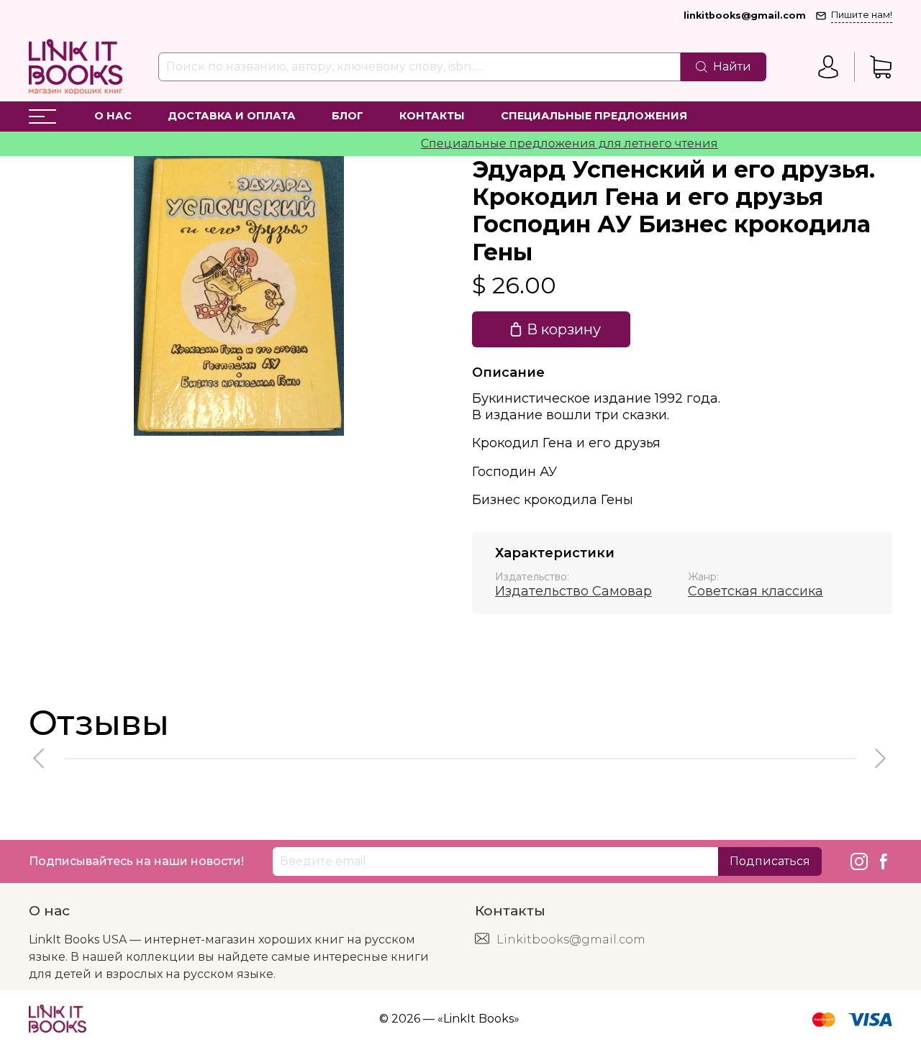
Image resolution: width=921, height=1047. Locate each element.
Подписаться (770, 861)
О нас (113, 115)
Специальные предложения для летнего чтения (554, 143)
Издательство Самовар (573, 591)
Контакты (432, 115)
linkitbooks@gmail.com (745, 15)
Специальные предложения (594, 115)
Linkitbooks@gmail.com (570, 939)
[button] (39, 758)
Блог (347, 115)
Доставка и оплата (232, 115)
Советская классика (755, 591)
